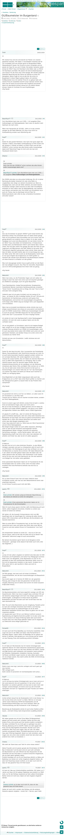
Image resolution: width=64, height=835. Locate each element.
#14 (43, 628)
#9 (43, 476)
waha (19, 20)
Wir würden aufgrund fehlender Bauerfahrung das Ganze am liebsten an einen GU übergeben (22, 496)
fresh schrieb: (7, 495)
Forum (4, 9)
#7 (43, 391)
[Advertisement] (23, 36)
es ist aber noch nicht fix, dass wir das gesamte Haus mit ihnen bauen (20, 786)
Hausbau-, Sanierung (9, 12)
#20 (43, 742)
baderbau (5, 20)
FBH (6, 651)
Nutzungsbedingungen (47, 832)
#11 (43, 550)
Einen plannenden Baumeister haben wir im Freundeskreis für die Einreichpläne (21, 503)
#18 (43, 695)
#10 (43, 489)
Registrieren (21, 9)
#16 (43, 663)
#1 (43, 118)
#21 (43, 768)
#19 (43, 716)
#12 (43, 571)
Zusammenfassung (8, 22)
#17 (43, 677)
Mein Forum (12, 9)
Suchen (11, 832)
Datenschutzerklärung (31, 832)
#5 (43, 275)
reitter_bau (12, 20)
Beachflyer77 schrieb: (10, 172)
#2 (43, 137)
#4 (43, 229)
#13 (43, 589)
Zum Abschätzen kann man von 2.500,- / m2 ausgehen (23, 174)
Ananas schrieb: (8, 784)
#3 (43, 156)
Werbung (59, 832)
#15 (43, 643)
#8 (43, 441)
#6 (43, 345)
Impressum (19, 832)
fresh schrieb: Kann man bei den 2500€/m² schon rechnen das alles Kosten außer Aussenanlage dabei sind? (22, 166)
